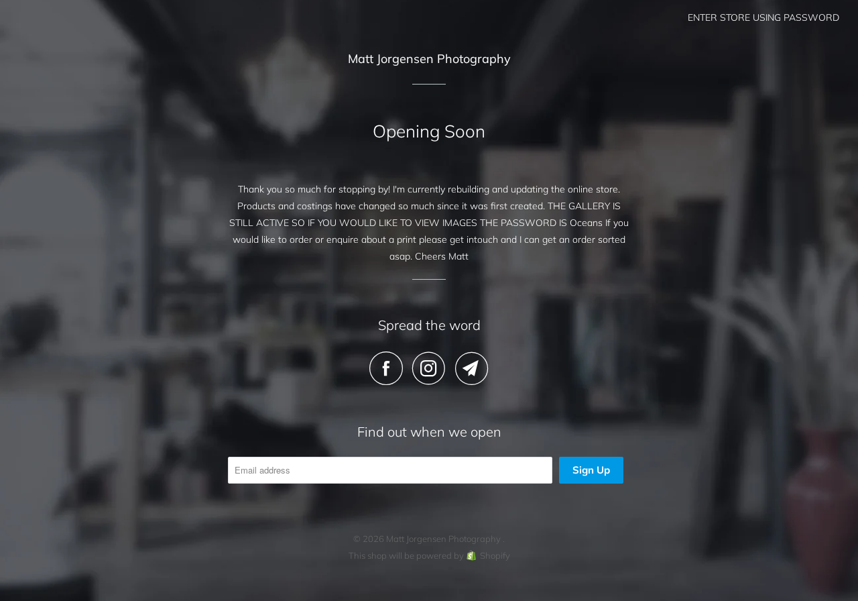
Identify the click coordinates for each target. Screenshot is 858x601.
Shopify (495, 555)
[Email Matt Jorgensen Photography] (472, 368)
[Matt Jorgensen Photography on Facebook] (389, 368)
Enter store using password (763, 17)
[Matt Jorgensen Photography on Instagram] (432, 368)
